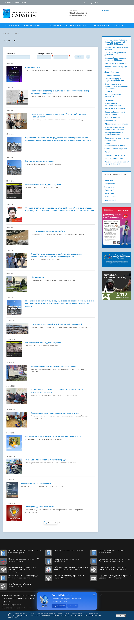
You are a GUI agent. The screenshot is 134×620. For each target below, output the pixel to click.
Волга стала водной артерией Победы (49, 231)
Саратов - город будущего (115, 149)
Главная (6, 33)
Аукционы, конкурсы (76, 25)
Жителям (106, 11)
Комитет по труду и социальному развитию (114, 80)
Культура (108, 91)
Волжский (108, 180)
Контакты (118, 25)
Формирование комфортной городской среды (116, 163)
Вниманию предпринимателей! (39, 161)
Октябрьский (109, 197)
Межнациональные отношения (112, 96)
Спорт (107, 152)
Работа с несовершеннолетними (114, 144)
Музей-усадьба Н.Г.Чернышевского (112, 104)
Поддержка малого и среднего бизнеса (113, 134)
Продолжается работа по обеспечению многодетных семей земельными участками (57, 391)
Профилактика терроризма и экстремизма (116, 139)
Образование (110, 121)
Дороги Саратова (111, 72)
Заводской (109, 187)
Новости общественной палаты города (114, 113)
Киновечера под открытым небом (36, 483)
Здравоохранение (112, 75)
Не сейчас (73, 606)
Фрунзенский (110, 200)
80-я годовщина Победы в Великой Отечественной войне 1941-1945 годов (115, 42)
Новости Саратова (112, 117)
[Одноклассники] (97, 595)
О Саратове (11, 25)
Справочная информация (14, 3)
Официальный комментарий (116, 124)
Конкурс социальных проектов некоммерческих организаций (116, 86)
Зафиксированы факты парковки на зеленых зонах (53, 366)
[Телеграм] (101, 595)
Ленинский (109, 194)
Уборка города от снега (114, 155)
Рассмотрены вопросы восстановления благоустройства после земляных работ (58, 115)
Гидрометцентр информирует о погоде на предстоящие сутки (53, 436)
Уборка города (37, 277)
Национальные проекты (114, 109)
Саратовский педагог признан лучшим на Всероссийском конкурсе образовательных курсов (61, 92)
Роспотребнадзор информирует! (39, 507)
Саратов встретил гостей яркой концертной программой (57, 324)
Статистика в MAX (33, 67)
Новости (16, 33)
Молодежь (108, 100)
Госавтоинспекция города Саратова (115, 68)
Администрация (32, 25)
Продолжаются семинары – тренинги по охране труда (55, 413)
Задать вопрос (59, 606)
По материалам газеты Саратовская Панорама (114, 128)
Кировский (109, 190)
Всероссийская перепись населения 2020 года (115, 59)
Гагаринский (109, 184)
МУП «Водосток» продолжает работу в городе (45, 460)
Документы (53, 25)
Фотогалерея (100, 25)
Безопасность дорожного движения (115, 54)
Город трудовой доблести (115, 63)
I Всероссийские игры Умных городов (116, 48)
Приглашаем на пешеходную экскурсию (43, 185)
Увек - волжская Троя (113, 158)
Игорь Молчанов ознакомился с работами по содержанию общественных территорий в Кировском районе (56, 255)
